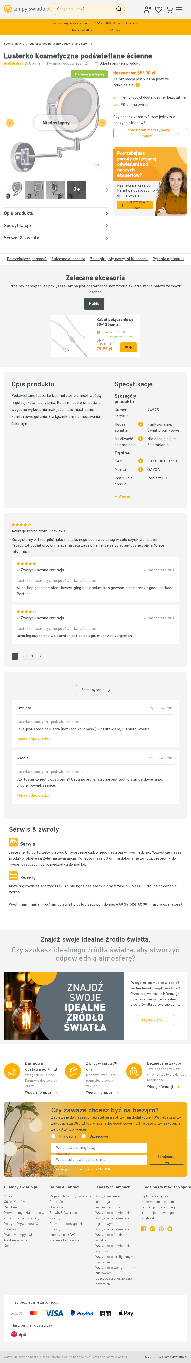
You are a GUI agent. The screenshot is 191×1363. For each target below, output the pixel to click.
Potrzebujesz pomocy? (27, 259)
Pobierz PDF (158, 478)
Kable (94, 304)
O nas (8, 1196)
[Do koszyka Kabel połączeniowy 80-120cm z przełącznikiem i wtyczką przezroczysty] (128, 347)
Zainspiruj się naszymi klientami (119, 259)
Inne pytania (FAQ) (63, 1235)
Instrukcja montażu (110, 1207)
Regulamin (11, 1207)
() (33, 64)
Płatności (57, 1202)
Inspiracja (103, 1202)
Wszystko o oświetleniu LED (117, 1229)
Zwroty (55, 1218)
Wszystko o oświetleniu (113, 1213)
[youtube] (169, 1228)
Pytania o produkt (168, 259)
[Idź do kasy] (105, 189)
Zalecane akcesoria (68, 259)
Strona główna (14, 43)
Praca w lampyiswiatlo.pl (23, 1235)
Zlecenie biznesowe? (65, 1240)
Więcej (124, 497)
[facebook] (143, 1228)
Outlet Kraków (14, 1202)
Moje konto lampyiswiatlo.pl (71, 1196)
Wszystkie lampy (108, 1196)
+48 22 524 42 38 (132, 905)
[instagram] (152, 1228)
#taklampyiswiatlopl (19, 1240)
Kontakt (9, 1246)
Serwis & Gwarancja (64, 1213)
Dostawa (56, 1207)
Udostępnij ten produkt (119, 64)
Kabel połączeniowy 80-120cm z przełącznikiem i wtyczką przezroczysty (115, 322)
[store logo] (27, 9)
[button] (95, 27)
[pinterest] (161, 1228)
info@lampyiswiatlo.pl (60, 905)
